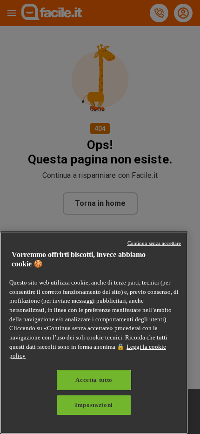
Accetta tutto (94, 379)
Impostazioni (94, 404)
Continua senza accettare (154, 243)
